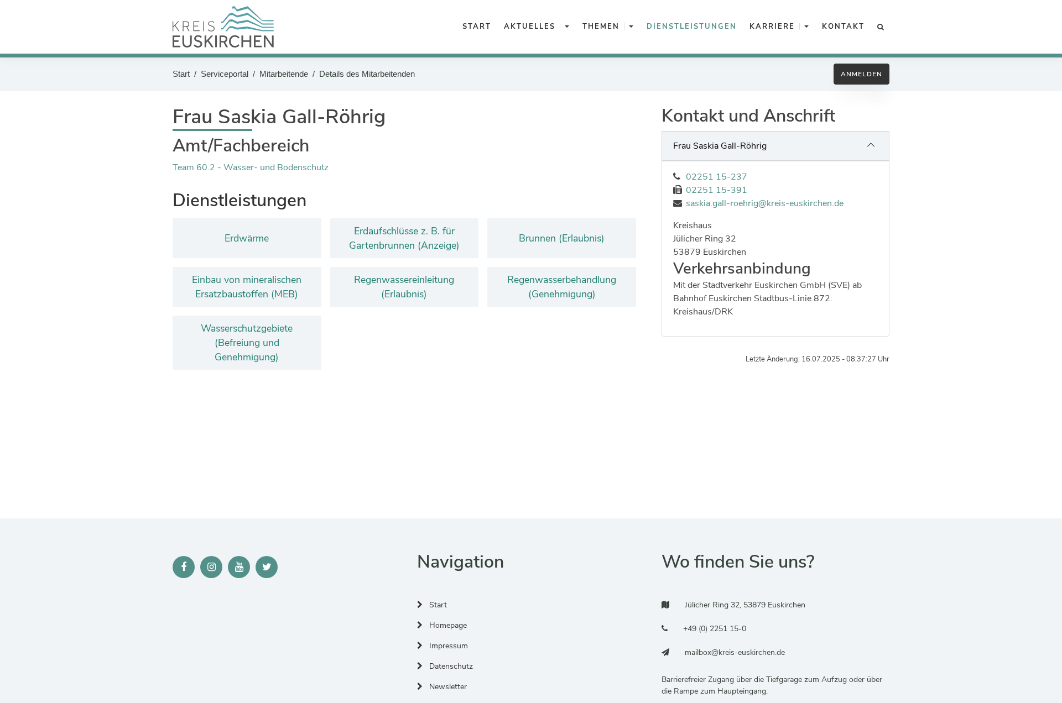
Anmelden (861, 74)
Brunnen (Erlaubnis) (562, 238)
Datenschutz (450, 666)
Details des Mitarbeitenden (367, 73)
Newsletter (447, 686)
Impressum (447, 646)
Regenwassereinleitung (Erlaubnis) (404, 287)
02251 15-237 (716, 177)
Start (181, 73)
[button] (567, 27)
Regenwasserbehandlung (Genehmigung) (561, 287)
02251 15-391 (716, 190)
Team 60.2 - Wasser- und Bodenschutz (251, 167)
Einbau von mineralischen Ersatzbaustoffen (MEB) (246, 287)
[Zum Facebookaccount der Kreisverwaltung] (184, 567)
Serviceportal (224, 73)
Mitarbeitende (283, 73)
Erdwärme (247, 238)
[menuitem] (475, 27)
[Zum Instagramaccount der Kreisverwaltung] (211, 567)
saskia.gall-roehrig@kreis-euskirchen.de (765, 203)
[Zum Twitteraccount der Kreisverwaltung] (267, 567)
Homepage (447, 625)
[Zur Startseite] (223, 27)
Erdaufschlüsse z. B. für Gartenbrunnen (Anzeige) (404, 238)
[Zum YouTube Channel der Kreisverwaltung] (239, 567)
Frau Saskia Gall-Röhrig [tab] (720, 146)
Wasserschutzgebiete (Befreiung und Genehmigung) (247, 343)
